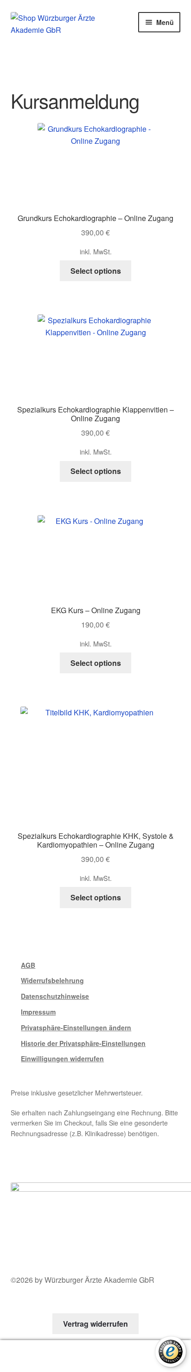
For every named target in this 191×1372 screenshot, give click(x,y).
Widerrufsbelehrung (52, 980)
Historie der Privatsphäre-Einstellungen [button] (83, 1043)
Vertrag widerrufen (95, 1323)
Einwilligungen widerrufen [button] (62, 1058)
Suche (95, 1356)
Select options (95, 270)
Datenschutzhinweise (55, 996)
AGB (28, 965)
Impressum (38, 1011)
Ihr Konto (32, 1356)
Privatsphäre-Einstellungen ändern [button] (76, 1027)
